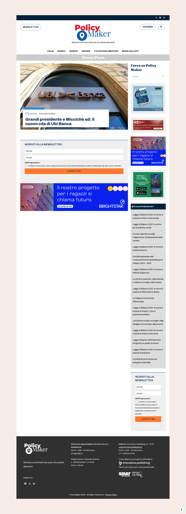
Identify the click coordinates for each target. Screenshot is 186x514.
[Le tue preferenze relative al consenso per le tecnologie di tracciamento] (181, 509)
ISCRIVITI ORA (74, 171)
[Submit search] (163, 76)
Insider (33, 114)
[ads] (74, 210)
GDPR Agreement (32, 163)
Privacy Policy (111, 495)
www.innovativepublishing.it (130, 447)
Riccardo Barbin (48, 114)
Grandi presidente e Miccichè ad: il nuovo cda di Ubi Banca (59, 121)
